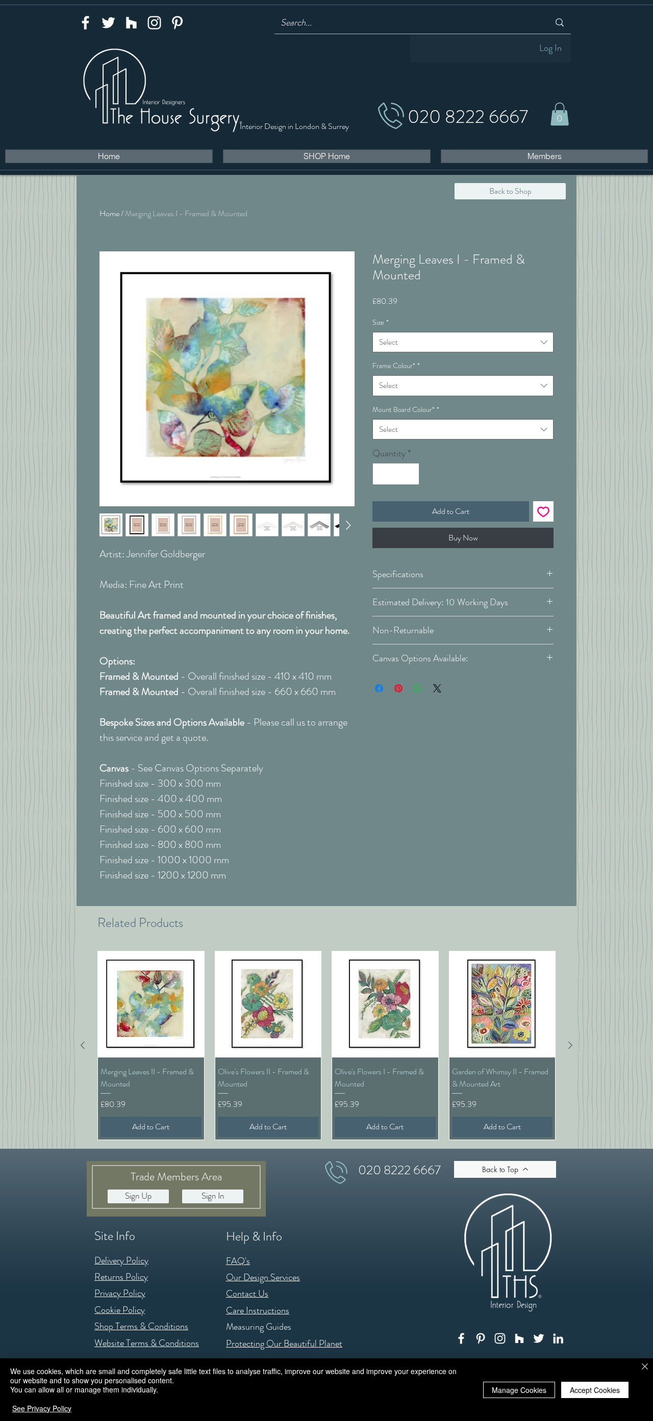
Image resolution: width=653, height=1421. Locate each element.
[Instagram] (154, 23)
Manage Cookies (519, 1390)
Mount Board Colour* (405, 409)
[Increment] (410, 473)
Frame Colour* (396, 365)
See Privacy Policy (41, 1408)
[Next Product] (570, 1045)
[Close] (645, 1367)
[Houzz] (131, 23)
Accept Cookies (595, 1390)
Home (109, 213)
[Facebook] (85, 23)
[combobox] (463, 342)
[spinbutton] (396, 473)
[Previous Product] (83, 1045)
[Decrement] (382, 473)
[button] (559, 113)
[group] (326, 1045)
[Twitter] (108, 23)
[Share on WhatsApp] (418, 688)
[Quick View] (151, 1004)
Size (380, 322)
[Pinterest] (177, 23)
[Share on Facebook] (379, 688)
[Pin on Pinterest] (398, 688)
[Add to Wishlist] (543, 511)
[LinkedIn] (558, 1338)
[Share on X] (437, 688)
